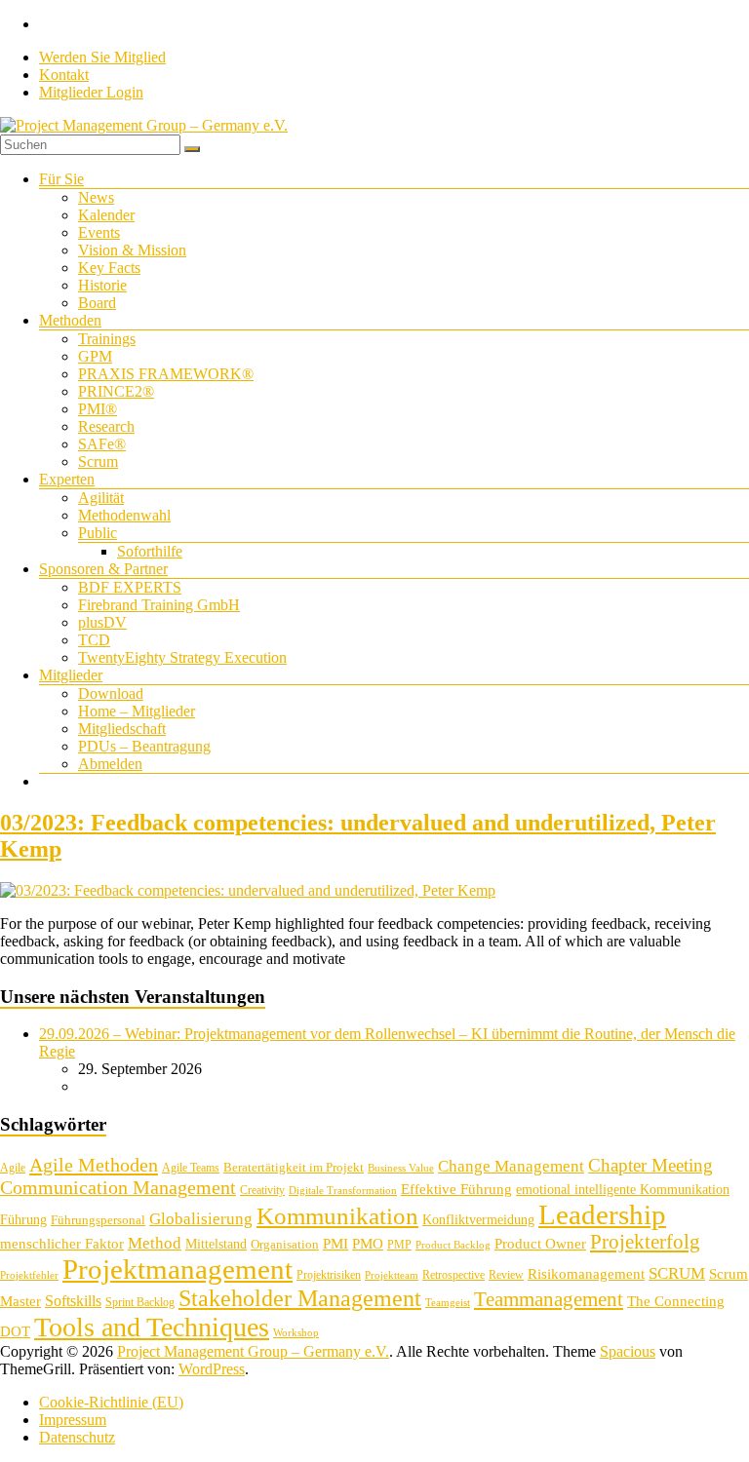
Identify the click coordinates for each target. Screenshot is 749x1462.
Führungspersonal (98, 1219)
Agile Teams (190, 1167)
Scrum (98, 461)
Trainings (107, 338)
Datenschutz (77, 1437)
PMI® (97, 409)
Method (154, 1242)
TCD (94, 640)
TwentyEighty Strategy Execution (182, 657)
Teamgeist (447, 1302)
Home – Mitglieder (136, 711)
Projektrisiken (328, 1275)
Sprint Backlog (140, 1302)
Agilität (101, 497)
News (96, 197)
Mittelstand (216, 1244)
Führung (23, 1219)
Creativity (262, 1190)
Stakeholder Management (299, 1298)
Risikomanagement (586, 1273)
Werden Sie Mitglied (102, 57)
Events (99, 232)
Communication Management (118, 1187)
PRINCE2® (116, 391)
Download (110, 693)
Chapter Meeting (650, 1165)
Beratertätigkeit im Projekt (293, 1167)
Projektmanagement (177, 1269)
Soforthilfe (149, 551)
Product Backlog (453, 1245)
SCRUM (677, 1273)
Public (97, 532)
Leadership (602, 1214)
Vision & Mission (132, 250)
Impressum (72, 1419)
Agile (12, 1167)
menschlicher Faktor (62, 1243)
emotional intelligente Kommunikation (622, 1189)
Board (97, 302)
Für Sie (61, 179)
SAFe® (102, 444)
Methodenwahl (124, 515)
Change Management (511, 1166)
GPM (95, 356)
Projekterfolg (645, 1241)
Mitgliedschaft (122, 728)
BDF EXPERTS (129, 587)
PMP (399, 1244)
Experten (67, 479)
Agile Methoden (93, 1164)
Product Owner (540, 1243)
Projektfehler (29, 1275)
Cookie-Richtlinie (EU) (111, 1402)
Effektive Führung (456, 1188)
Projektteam (391, 1275)
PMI (335, 1243)
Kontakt (64, 74)
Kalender (106, 215)
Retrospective (453, 1275)
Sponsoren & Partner (103, 568)
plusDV (102, 622)
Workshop (296, 1332)
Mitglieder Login (91, 92)
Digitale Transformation (343, 1190)
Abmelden (110, 763)
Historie (102, 285)
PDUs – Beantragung (144, 746)
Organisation (285, 1244)
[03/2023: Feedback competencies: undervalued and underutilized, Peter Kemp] (247, 890)
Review (506, 1275)
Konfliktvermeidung (478, 1219)
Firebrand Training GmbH (159, 604)
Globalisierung (201, 1219)
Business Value (401, 1168)
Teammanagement (548, 1299)
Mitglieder (70, 675)
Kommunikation (337, 1216)
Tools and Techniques (151, 1327)
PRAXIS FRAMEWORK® (166, 374)
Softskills (73, 1300)
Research (106, 426)
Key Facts (109, 267)
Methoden (70, 320)
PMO (367, 1243)
